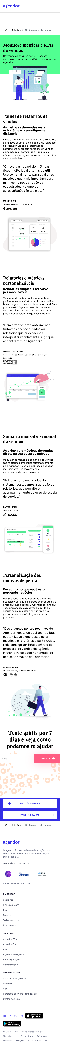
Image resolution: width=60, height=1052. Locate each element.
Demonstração (10, 964)
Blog (5, 988)
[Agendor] (11, 842)
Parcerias (7, 915)
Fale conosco (9, 925)
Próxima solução (30, 815)
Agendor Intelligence (13, 954)
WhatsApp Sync (11, 959)
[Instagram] (15, 1015)
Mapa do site (8, 1036)
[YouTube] (21, 1015)
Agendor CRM (10, 939)
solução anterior (30, 803)
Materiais (7, 983)
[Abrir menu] (54, 6)
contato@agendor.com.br (16, 863)
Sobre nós (8, 899)
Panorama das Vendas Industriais (20, 993)
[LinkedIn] (4, 1015)
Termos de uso (27, 1036)
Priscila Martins (34, 1040)
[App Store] (34, 1016)
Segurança (8, 1040)
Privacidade (42, 1036)
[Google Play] (12, 1024)
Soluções (16, 30)
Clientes (7, 910)
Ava (5, 949)
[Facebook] (10, 1015)
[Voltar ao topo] (46, 1040)
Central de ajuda (11, 999)
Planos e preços (11, 905)
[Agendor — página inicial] (11, 6)
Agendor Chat (10, 944)
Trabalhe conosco (12, 920)
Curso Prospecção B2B (14, 978)
